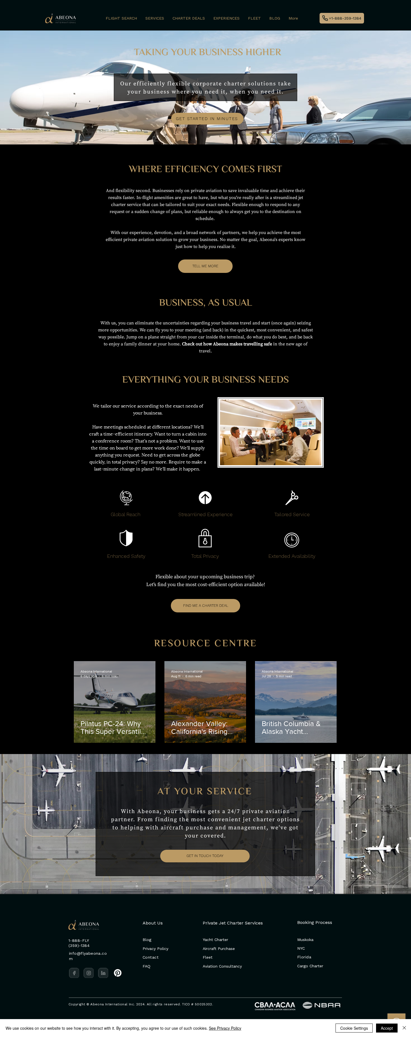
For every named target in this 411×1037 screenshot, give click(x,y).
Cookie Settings (354, 1028)
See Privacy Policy (225, 1028)
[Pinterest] (118, 973)
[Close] (404, 1028)
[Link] (74, 973)
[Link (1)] (89, 973)
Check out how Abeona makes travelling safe (227, 344)
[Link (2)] (103, 973)
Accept (387, 1028)
